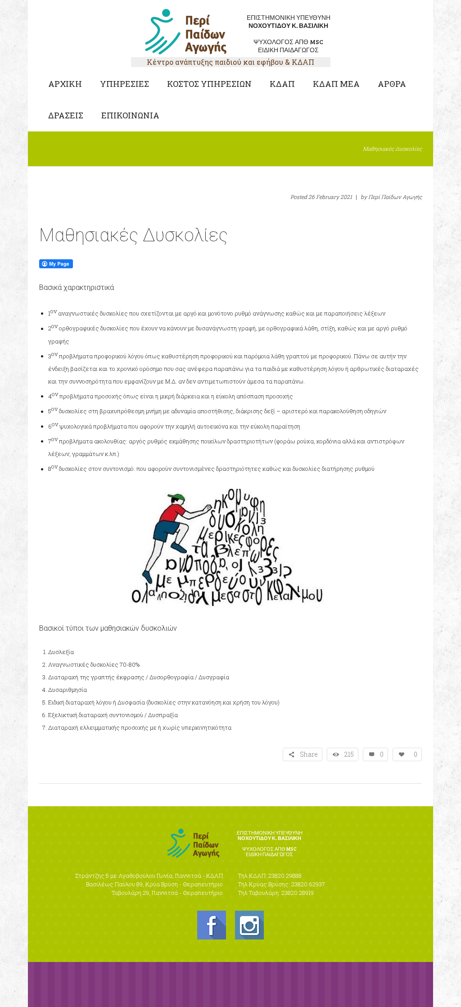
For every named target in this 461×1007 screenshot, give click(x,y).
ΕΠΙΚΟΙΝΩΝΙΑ (130, 115)
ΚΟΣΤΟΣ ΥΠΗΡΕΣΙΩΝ (209, 83)
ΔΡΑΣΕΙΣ (65, 115)
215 (349, 754)
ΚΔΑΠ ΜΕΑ (336, 83)
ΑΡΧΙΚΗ (65, 83)
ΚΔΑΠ (282, 83)
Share (309, 754)
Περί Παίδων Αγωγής (395, 196)
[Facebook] (211, 925)
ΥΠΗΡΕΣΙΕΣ (124, 83)
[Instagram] (249, 925)
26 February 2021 (330, 196)
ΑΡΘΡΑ (392, 83)
